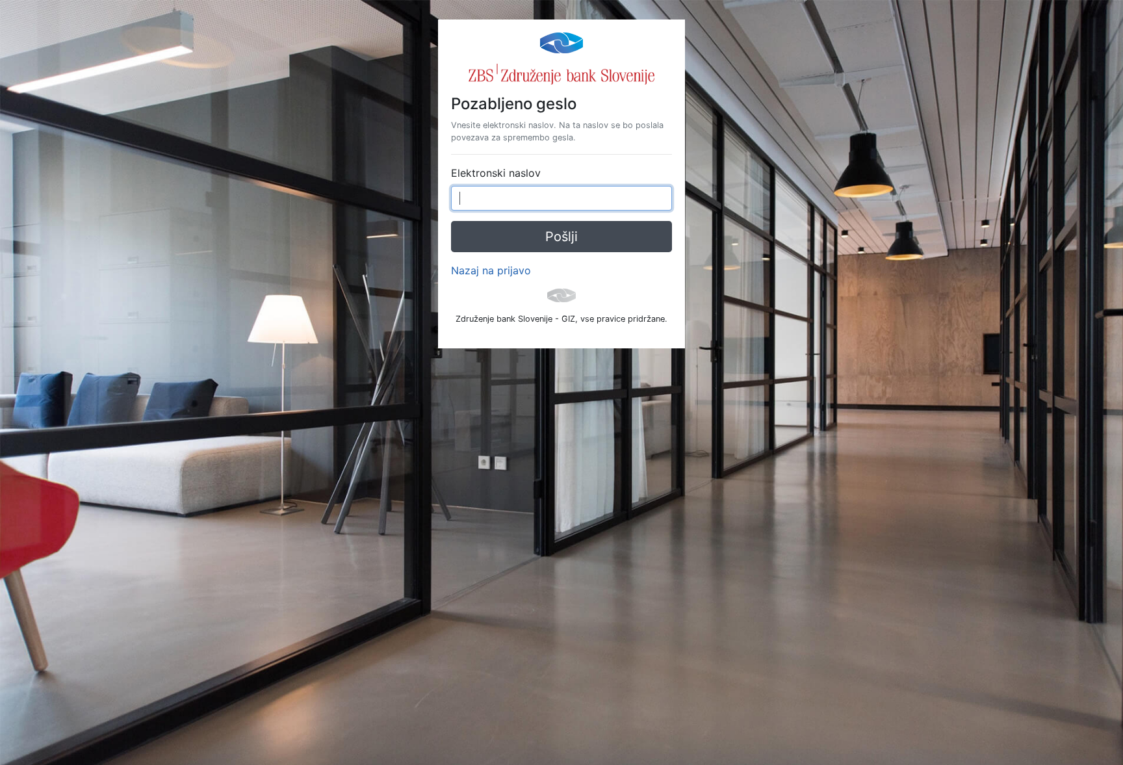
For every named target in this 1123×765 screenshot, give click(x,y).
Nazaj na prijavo (491, 270)
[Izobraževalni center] (561, 41)
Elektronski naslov (496, 172)
